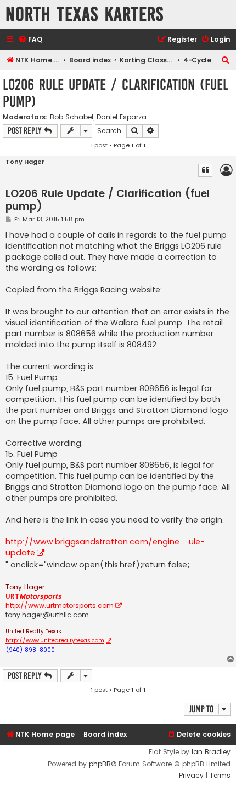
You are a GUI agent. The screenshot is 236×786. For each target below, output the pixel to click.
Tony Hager (24, 161)
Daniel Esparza (122, 117)
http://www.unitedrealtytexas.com (54, 640)
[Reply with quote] (205, 170)
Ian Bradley (211, 752)
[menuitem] (30, 39)
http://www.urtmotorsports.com (59, 605)
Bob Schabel (71, 117)
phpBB (100, 764)
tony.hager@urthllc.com (47, 615)
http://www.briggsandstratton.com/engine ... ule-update (105, 547)
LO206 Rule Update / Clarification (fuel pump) (115, 93)
